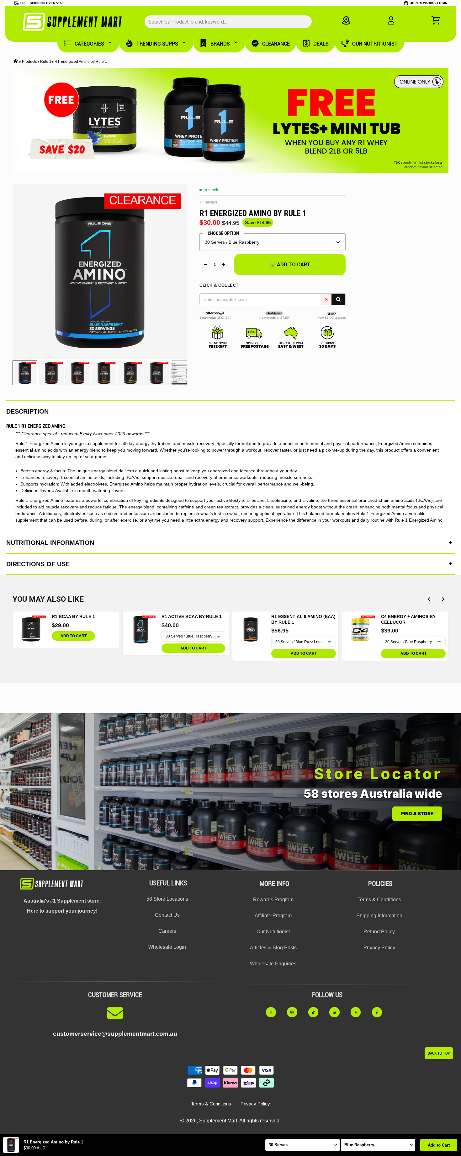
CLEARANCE (276, 44)
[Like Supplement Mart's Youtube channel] (359, 1012)
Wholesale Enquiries (273, 963)
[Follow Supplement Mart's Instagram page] (295, 1012)
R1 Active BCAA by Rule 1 (192, 616)
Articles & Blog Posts (273, 947)
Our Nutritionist (273, 931)
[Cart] (436, 20)
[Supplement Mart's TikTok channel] (316, 1012)
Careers (167, 931)
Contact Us (167, 915)
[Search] (338, 299)
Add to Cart (439, 1145)
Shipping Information (379, 915)
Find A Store (417, 814)
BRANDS (220, 44)
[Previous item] (428, 599)
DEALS (321, 44)
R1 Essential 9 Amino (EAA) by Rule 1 (303, 619)
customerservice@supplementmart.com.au (115, 1033)
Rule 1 (45, 61)
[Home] (16, 61)
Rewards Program (273, 899)
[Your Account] (391, 20)
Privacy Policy (379, 947)
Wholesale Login (167, 947)
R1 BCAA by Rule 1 (73, 616)
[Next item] (442, 599)
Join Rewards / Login (428, 3)
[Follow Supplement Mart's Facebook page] (274, 1012)
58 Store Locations (167, 899)
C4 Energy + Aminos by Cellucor (408, 619)
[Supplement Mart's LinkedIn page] (337, 1012)
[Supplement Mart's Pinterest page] (380, 1012)
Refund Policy (379, 931)
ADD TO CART (74, 636)
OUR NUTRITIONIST (375, 44)
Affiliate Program (273, 915)
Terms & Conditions (379, 899)
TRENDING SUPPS (157, 44)
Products (29, 61)
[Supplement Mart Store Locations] (346, 20)
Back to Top (439, 1053)
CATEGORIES (89, 44)
